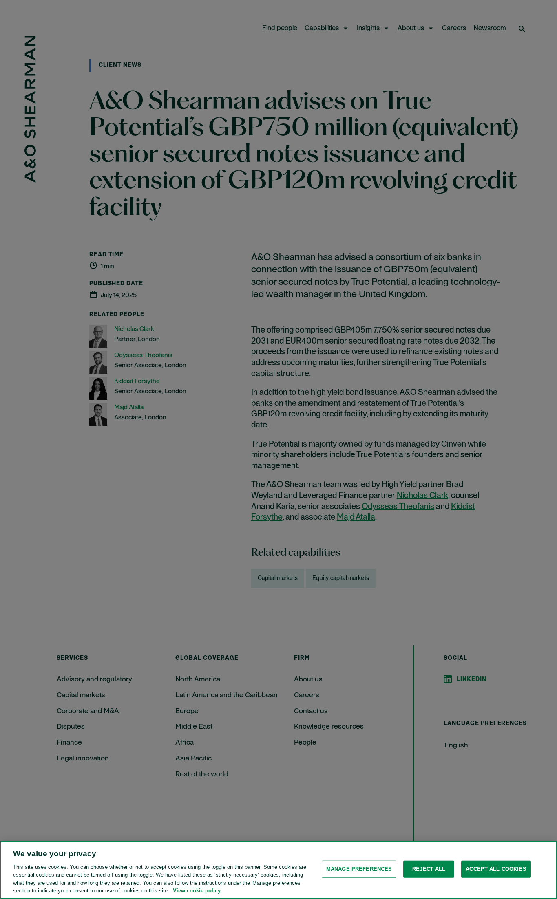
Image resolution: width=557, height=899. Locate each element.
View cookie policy (197, 891)
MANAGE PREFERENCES (359, 869)
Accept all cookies (496, 869)
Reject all (428, 869)
